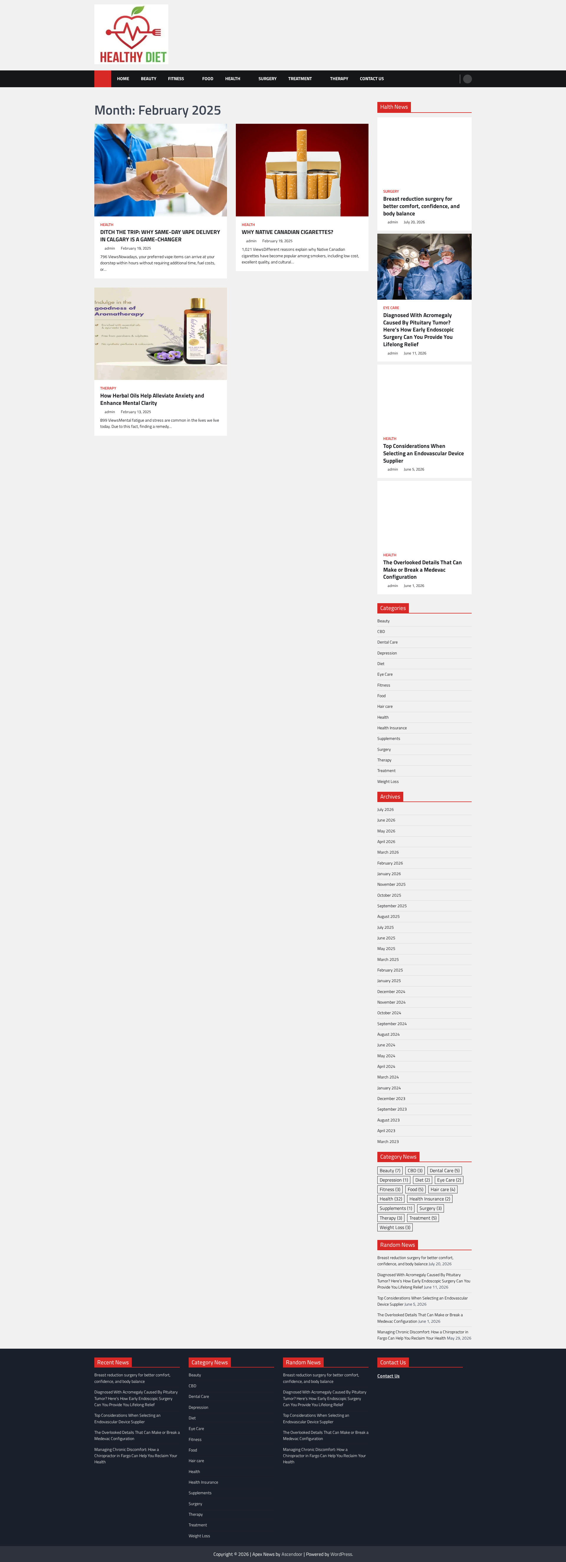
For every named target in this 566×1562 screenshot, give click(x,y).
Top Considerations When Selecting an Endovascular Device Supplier (423, 453)
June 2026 (386, 820)
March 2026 (388, 852)
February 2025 (390, 970)
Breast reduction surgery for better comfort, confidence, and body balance (421, 206)
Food (207, 78)
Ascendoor (292, 1554)
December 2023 (391, 1098)
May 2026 (386, 831)
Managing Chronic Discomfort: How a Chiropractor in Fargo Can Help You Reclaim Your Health (422, 1335)
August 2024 (388, 1034)
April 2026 (386, 841)
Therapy (339, 78)
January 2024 (389, 1088)
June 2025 (386, 938)
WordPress (341, 1554)
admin (110, 248)
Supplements (388, 738)
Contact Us (372, 78)
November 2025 (391, 884)
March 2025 (388, 959)
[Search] (467, 79)
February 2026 (390, 863)
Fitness (176, 78)
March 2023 (388, 1141)
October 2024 (389, 1013)
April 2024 (386, 1066)
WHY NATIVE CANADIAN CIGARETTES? (287, 232)
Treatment (300, 78)
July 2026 (385, 809)
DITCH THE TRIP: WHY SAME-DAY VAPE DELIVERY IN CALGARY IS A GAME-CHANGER (160, 235)
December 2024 (391, 991)
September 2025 (392, 906)
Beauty (148, 78)
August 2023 (388, 1120)
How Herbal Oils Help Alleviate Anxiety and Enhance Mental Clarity (152, 399)
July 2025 (385, 927)
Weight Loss (388, 781)
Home (123, 78)
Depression (387, 653)
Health (232, 78)
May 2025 (386, 948)
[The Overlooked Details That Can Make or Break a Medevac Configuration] (424, 514)
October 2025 (389, 895)
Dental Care (387, 642)
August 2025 (388, 916)
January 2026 (389, 873)
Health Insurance (392, 728)
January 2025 (389, 980)
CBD (381, 631)
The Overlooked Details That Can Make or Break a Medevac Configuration (422, 569)
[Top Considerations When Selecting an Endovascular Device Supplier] (424, 397)
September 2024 (392, 1023)
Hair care (385, 706)
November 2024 (391, 1002)
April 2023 (386, 1130)
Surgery (268, 78)
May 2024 (386, 1056)
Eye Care (391, 308)
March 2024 (388, 1077)
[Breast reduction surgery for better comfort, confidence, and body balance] (424, 150)
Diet (380, 663)
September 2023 (392, 1109)
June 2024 (386, 1045)
